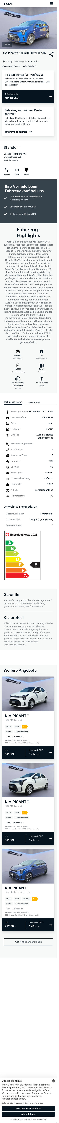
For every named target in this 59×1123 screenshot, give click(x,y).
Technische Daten (13, 402)
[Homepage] (8, 4)
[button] (28, 28)
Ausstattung (34, 402)
